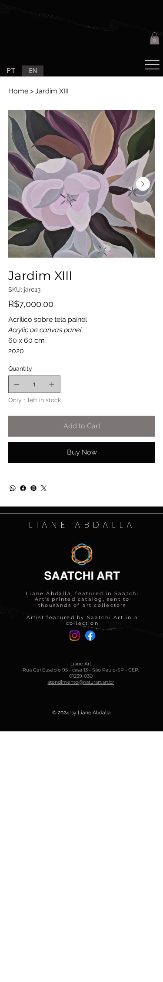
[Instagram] (74, 635)
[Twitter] (44, 488)
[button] (155, 38)
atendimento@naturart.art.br (80, 682)
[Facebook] (23, 488)
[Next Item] (143, 184)
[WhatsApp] (12, 488)
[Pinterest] (33, 488)
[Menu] (152, 64)
